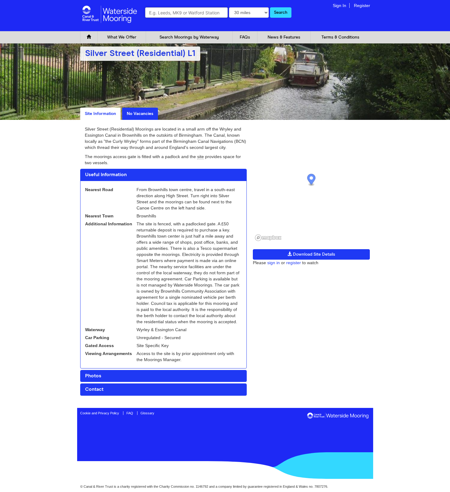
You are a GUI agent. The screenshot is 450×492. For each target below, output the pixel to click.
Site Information (100, 114)
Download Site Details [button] (313, 254)
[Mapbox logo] (268, 237)
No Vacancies (140, 114)
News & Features (284, 37)
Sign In (339, 5)
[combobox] (186, 12)
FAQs (245, 37)
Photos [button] (93, 375)
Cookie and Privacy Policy (99, 413)
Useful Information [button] (106, 174)
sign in (273, 262)
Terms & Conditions (340, 37)
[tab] (163, 175)
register (293, 262)
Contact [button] (94, 389)
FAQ (129, 413)
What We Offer (121, 37)
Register (362, 5)
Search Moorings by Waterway (189, 37)
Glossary (147, 413)
